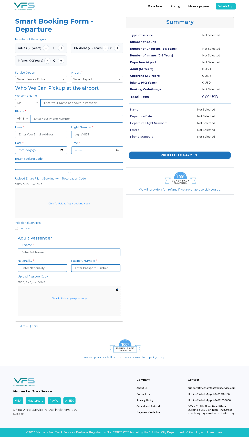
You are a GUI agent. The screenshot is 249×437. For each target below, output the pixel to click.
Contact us (143, 394)
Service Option (25, 72)
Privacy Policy (145, 400)
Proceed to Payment (180, 155)
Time (75, 143)
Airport (76, 72)
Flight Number (82, 127)
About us (142, 388)
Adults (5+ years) (29, 48)
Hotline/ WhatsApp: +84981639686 (209, 400)
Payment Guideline (148, 412)
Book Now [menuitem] (155, 6)
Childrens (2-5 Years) (88, 48)
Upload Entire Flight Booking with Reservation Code (50, 178)
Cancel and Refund (148, 406)
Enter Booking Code (29, 158)
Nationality (26, 260)
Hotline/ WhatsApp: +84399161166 (209, 394)
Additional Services (27, 222)
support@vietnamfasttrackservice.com (211, 388)
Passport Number (84, 260)
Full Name (26, 245)
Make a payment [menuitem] (200, 6)
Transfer (24, 228)
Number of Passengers (30, 39)
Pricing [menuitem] (175, 6)
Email (19, 127)
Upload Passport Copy (33, 276)
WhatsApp (225, 6)
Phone (20, 111)
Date (19, 143)
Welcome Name (27, 95)
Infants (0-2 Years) (30, 60)
